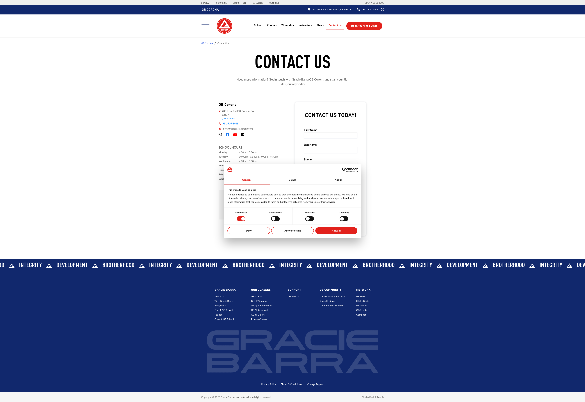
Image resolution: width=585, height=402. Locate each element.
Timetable (287, 25)
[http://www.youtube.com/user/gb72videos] (235, 134)
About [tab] (338, 180)
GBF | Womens (259, 300)
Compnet (361, 314)
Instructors (305, 25)
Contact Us (335, 25)
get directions (228, 118)
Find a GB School (223, 310)
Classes (272, 25)
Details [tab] (292, 180)
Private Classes (259, 319)
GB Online (361, 305)
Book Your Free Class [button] (364, 26)
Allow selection (292, 230)
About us (219, 296)
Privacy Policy (268, 384)
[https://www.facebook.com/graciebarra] (227, 134)
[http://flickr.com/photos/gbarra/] (242, 134)
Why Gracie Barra (223, 300)
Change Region (315, 384)
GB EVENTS (257, 3)
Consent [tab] (246, 180)
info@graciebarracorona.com (238, 128)
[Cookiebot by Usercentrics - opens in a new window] (344, 170)
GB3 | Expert (257, 314)
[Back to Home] (224, 25)
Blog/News (220, 305)
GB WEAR (205, 3)
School (258, 25)
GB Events (361, 310)
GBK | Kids (256, 296)
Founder (218, 314)
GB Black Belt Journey (331, 305)
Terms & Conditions (291, 384)
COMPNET (274, 3)
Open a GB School (374, 3)
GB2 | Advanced (259, 310)
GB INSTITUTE (239, 3)
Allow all (336, 230)
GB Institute (362, 300)
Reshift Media (376, 397)
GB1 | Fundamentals (262, 305)
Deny (249, 230)
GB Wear (361, 296)
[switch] (275, 218)
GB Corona (210, 9)
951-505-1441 (370, 9)
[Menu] (207, 25)
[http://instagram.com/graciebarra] (220, 134)
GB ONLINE (221, 3)
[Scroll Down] (382, 10)
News (320, 25)
